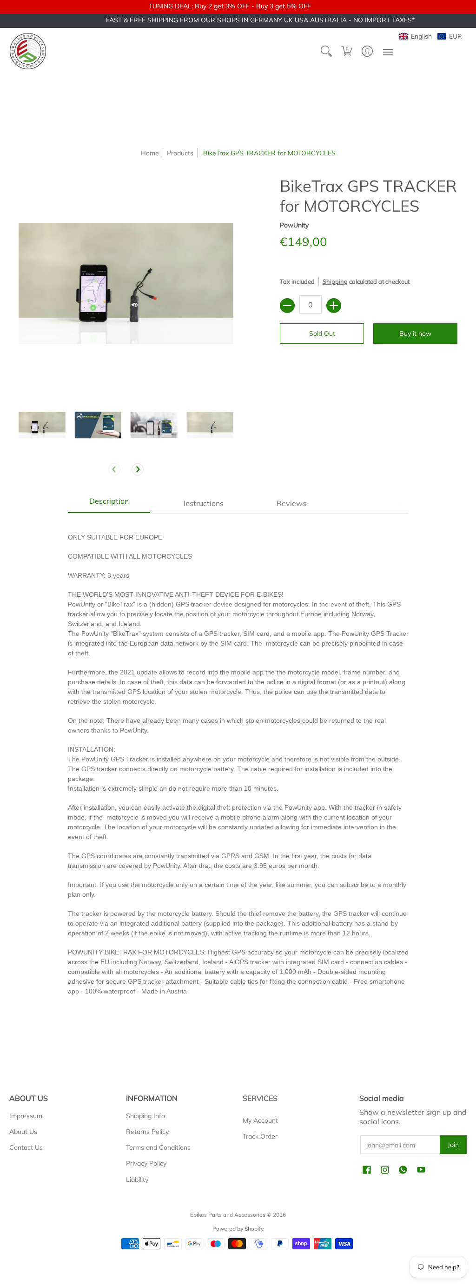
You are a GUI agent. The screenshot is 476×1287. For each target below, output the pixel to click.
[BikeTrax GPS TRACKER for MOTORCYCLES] (42, 424)
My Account (260, 1120)
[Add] (333, 305)
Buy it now (415, 333)
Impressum (25, 1116)
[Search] (326, 51)
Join (453, 1144)
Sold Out (322, 333)
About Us (23, 1131)
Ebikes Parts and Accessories (227, 1214)
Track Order (260, 1136)
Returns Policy (147, 1131)
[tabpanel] (238, 768)
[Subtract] (287, 305)
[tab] (109, 503)
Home (150, 153)
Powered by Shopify (238, 1228)
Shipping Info (145, 1116)
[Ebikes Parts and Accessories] (27, 51)
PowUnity (294, 225)
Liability (137, 1179)
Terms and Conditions (158, 1147)
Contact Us (26, 1147)
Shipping (335, 281)
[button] (347, 51)
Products (180, 153)
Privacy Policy (146, 1163)
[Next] (137, 469)
